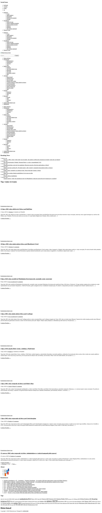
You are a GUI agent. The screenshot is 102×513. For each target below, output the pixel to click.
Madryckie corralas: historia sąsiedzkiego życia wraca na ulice (18, 173)
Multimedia (6, 104)
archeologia (25, 499)
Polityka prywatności (12, 18)
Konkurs (37, 501)
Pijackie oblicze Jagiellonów (10, 176)
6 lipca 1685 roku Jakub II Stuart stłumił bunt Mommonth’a (21, 484)
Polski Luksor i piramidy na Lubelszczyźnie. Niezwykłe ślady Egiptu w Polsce (22, 170)
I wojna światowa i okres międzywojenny (16, 82)
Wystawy (9, 63)
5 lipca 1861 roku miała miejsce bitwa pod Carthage (17, 314)
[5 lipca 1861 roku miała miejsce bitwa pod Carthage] (15, 309)
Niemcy (88, 501)
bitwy (34, 499)
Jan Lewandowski (12, 281)
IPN (13, 501)
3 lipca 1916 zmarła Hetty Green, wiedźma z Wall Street (18, 348)
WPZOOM (25, 511)
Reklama (9, 27)
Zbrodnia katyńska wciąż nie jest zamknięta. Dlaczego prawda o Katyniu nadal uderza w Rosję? (26, 165)
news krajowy (62, 501)
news (52, 501)
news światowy (79, 501)
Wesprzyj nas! (7, 30)
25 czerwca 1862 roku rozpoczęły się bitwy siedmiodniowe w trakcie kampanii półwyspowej (28, 453)
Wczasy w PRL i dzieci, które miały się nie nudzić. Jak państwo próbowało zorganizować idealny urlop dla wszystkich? (32, 159)
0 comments (16, 247)
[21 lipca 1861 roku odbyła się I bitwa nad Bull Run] (15, 205)
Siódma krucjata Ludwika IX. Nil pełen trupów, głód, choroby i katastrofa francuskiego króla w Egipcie (28, 167)
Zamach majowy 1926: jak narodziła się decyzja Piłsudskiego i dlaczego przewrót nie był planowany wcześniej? (30, 178)
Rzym (57, 503)
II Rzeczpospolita (11, 83)
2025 (11, 499)
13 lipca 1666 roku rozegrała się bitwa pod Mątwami (19, 483)
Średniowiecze (10, 78)
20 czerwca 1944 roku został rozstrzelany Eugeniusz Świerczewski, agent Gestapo (26, 488)
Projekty (6, 90)
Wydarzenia (6, 59)
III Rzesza (77, 499)
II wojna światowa (11, 85)
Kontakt (8, 19)
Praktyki (9, 26)
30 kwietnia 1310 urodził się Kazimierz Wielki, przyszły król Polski (25, 490)
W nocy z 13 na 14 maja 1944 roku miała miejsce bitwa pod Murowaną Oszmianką (27, 492)
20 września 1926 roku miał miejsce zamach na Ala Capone (49, 482)
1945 (7, 499)
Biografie (9, 70)
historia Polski (62, 499)
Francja (45, 499)
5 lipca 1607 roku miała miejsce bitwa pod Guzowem (19, 486)
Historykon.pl (6, 508)
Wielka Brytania (92, 503)
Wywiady (9, 71)
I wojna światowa (19, 501)
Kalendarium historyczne (6, 206)
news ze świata (70, 501)
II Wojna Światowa (86, 499)
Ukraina (71, 503)
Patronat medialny (8, 503)
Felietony (9, 67)
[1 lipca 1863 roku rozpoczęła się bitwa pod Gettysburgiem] (15, 414)
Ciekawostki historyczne (9, 102)
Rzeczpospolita (51, 503)
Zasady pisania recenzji (12, 24)
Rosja (44, 503)
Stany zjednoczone (64, 503)
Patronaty (9, 93)
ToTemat (6, 490)
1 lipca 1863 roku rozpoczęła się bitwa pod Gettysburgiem (18, 418)
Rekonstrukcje (10, 61)
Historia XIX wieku (11, 81)
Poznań (34, 503)
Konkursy (9, 92)
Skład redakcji (10, 15)
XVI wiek (12, 504)
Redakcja (6, 12)
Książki (8, 97)
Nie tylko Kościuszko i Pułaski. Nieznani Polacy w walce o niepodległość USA (22, 162)
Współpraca (6, 20)
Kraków (43, 501)
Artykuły (6, 75)
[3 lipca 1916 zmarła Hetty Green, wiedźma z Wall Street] (15, 344)
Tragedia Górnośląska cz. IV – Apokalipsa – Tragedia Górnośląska (19, 480)
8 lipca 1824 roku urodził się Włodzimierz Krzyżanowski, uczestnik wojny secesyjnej (26, 279)
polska (17, 503)
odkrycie (94, 501)
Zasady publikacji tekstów (13, 23)
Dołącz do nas (10, 22)
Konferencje (9, 62)
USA (77, 503)
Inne (8, 65)
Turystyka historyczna (12, 69)
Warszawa (83, 503)
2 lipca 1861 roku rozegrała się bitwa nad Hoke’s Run (17, 383)
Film (8, 98)
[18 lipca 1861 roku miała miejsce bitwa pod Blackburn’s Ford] (15, 239)
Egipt (39, 499)
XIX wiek (6, 504)
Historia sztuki (10, 88)
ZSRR (25, 504)
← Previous (3, 464)
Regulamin (9, 16)
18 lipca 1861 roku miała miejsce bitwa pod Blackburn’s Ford (19, 244)
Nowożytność (10, 79)
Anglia (17, 499)
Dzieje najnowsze (11, 86)
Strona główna (7, 58)
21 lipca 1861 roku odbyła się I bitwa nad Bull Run (16, 209)
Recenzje (6, 96)
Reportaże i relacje (11, 73)
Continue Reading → (6, 218)
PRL (39, 503)
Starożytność (10, 77)
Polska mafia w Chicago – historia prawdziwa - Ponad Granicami (19, 482)
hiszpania (70, 499)
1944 (3, 499)
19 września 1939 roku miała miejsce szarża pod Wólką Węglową (51, 480)
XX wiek (19, 504)
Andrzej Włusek (12, 386)
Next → (14, 464)
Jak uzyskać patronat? (12, 28)
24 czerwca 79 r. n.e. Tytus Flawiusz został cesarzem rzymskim (22, 487)
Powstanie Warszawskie (26, 503)
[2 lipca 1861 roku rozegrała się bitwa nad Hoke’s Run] (15, 379)
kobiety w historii (29, 501)
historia (52, 499)
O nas (8, 14)
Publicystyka (7, 66)
